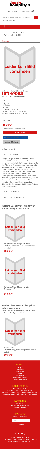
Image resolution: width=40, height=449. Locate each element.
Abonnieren (20, 424)
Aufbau (4, 101)
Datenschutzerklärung (10, 392)
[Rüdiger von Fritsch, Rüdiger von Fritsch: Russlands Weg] (20, 271)
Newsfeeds (20, 369)
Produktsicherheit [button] (14, 197)
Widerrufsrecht (9, 395)
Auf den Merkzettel (12, 142)
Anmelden (12, 11)
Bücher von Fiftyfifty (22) (20, 405)
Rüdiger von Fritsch (21, 91)
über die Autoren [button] (13, 192)
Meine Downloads (20, 377)
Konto (20, 373)
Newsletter (32, 395)
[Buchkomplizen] (20, 4)
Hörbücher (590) (20, 407)
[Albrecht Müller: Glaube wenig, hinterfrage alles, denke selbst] (20, 331)
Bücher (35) (20, 403)
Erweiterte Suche (8, 20)
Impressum (17, 388)
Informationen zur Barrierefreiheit (19, 390)
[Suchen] (36, 17)
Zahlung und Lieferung (28, 392)
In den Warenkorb (21, 132)
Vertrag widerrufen (20, 380)
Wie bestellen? (21, 395)
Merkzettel (20, 375)
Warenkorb (28, 11)
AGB (24, 388)
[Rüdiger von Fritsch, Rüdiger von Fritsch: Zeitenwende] (20, 68)
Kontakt (20, 367)
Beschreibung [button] (11, 155)
